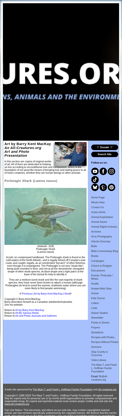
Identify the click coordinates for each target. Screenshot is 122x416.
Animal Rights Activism (104, 226)
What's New (98, 202)
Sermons (96, 347)
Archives (96, 231)
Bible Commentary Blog (104, 251)
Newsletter (97, 317)
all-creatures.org (107, 389)
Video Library (98, 360)
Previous (27, 293)
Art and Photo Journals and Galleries (36, 315)
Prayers (95, 327)
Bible (94, 246)
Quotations (97, 332)
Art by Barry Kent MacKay (48, 293)
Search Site (105, 154)
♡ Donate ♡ (104, 147)
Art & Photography (101, 236)
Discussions (98, 270)
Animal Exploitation (102, 217)
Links (94, 308)
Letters (95, 303)
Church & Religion (101, 265)
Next (67, 293)
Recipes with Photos (102, 337)
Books (94, 256)
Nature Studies (99, 313)
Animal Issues (99, 221)
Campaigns (97, 261)
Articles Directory (100, 241)
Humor (95, 293)
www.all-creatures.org (17, 404)
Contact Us (97, 207)
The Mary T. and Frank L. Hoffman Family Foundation (63, 389)
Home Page (98, 197)
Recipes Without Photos (104, 342)
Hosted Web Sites (101, 288)
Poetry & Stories (100, 322)
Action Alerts (98, 212)
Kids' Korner (98, 298)
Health (95, 283)
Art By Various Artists (27, 313)
